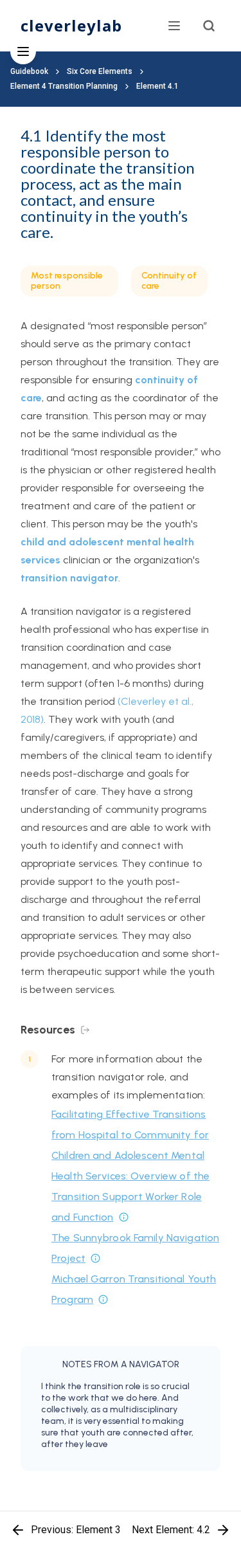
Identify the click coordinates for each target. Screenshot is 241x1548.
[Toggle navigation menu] (174, 26)
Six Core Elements (99, 71)
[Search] (208, 25)
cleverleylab (71, 25)
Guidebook (29, 71)
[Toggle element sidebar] (23, 51)
